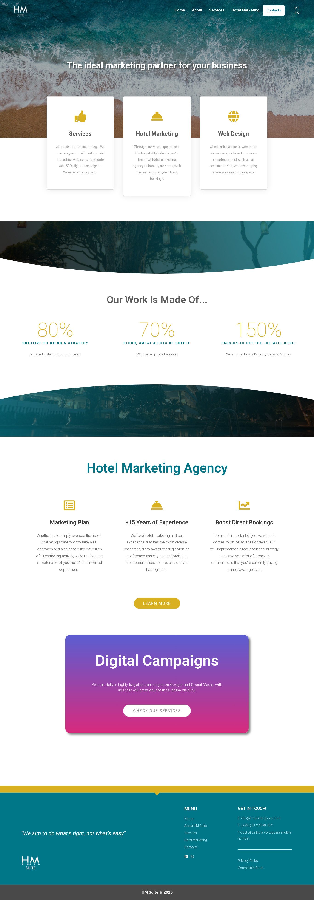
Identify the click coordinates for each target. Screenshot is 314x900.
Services (217, 10)
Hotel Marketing (245, 10)
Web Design (233, 133)
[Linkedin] (186, 856)
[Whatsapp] (192, 856)
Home (180, 10)
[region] (157, 886)
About (197, 10)
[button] (157, 603)
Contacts (273, 10)
